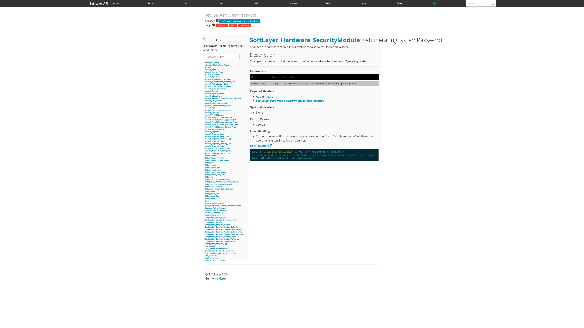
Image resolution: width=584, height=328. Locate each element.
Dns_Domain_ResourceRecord (216, 249)
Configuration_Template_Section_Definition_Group (224, 230)
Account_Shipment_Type (214, 146)
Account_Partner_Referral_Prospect (218, 110)
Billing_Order (210, 191)
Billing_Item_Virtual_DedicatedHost (219, 189)
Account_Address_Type (214, 72)
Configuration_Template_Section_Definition (221, 227)
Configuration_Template (214, 222)
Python (293, 3)
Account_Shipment (212, 132)
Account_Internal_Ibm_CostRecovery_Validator (223, 98)
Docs (150, 3)
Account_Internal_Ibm (213, 96)
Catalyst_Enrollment (213, 215)
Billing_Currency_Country (214, 158)
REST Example (259, 145)
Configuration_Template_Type (216, 244)
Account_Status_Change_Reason (217, 148)
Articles (116, 3)
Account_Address (211, 70)
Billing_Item (209, 177)
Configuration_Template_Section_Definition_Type (224, 232)
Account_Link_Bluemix (213, 101)
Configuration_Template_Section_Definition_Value (224, 234)
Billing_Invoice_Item (212, 168)
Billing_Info (209, 163)
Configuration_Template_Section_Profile (220, 237)
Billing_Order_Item (212, 196)
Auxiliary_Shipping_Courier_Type (218, 153)
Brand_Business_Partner (214, 203)
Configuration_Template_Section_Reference (222, 239)
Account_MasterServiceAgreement (218, 106)
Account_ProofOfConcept (214, 115)
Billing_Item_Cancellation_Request (218, 184)
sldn (233, 25)
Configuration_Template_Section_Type (220, 242)
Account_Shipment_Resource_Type (218, 139)
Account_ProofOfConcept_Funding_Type (220, 127)
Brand (207, 201)
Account (208, 67)
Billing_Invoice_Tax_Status (215, 172)
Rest (328, 3)
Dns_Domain (210, 246)
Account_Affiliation (212, 74)
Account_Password (212, 113)
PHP (257, 3)
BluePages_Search (212, 63)
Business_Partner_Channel (215, 208)
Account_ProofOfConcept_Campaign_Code (221, 125)
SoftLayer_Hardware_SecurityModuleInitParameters (290, 100)
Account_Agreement (212, 77)
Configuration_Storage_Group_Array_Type (221, 220)
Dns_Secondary (211, 256)
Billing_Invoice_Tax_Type (215, 175)
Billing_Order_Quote (212, 199)
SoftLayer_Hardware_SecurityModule (239, 21)
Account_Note (210, 108)
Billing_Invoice (210, 165)
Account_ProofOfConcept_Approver (218, 117)
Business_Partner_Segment (215, 210)
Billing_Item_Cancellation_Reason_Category (222, 182)
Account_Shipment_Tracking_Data (218, 144)
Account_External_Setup (214, 94)
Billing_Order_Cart (212, 194)
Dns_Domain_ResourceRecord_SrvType (220, 253)
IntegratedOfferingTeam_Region (217, 65)
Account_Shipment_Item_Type (217, 137)
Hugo (222, 278)
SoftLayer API (99, 3)
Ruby (364, 3)
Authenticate (264, 96)
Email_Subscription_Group (215, 260)
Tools (399, 3)
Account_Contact (211, 91)
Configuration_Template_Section (217, 225)
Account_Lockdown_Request (216, 103)
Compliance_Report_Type (215, 218)
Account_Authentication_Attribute (218, 79)
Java (221, 3)
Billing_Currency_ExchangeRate (217, 160)
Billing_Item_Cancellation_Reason (218, 179)
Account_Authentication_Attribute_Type (220, 82)
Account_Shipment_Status (215, 141)
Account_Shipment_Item (214, 134)
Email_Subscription (212, 258)
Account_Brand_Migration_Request (218, 86)
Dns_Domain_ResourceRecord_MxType (220, 251)
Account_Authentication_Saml (216, 84)
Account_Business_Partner (215, 89)
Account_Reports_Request (215, 129)
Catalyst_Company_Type (214, 213)
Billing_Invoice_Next (213, 170)
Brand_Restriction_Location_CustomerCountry (223, 206)
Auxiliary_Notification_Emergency (218, 151)
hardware (244, 25)
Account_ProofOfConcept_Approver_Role (221, 120)
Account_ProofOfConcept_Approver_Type (221, 122)
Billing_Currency (211, 156)
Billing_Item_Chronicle (213, 187)
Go (185, 3)
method (222, 25)
